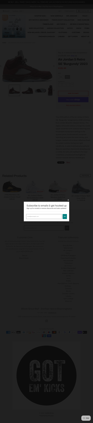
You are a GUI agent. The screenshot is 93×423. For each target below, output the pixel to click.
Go (65, 216)
